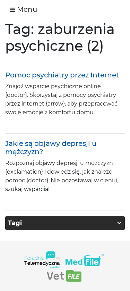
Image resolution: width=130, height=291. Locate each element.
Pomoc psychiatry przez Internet (62, 75)
